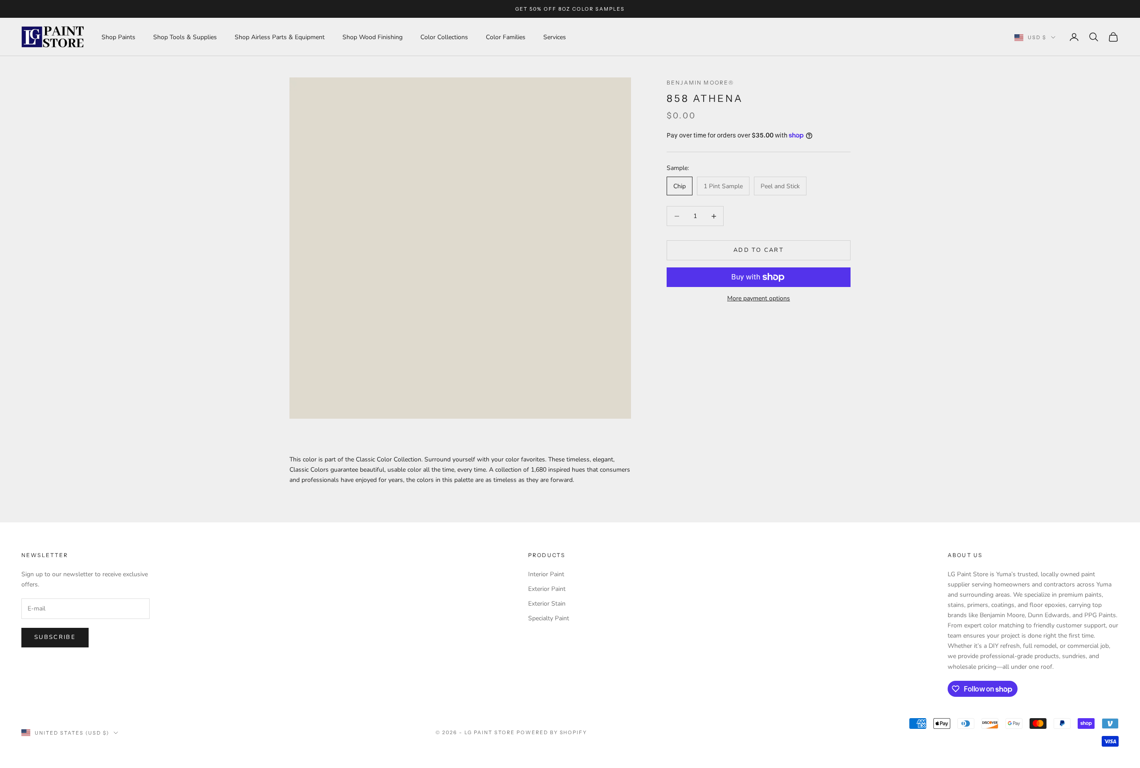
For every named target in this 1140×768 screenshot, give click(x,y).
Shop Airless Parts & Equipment (280, 37)
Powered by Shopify (552, 732)
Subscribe (55, 637)
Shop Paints (118, 37)
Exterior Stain (547, 603)
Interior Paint (546, 574)
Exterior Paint (547, 589)
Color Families (505, 37)
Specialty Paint (548, 618)
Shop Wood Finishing (372, 37)
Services (554, 37)
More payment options (758, 298)
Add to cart (758, 250)
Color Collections (444, 37)
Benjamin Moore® (700, 82)
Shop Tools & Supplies (185, 37)
